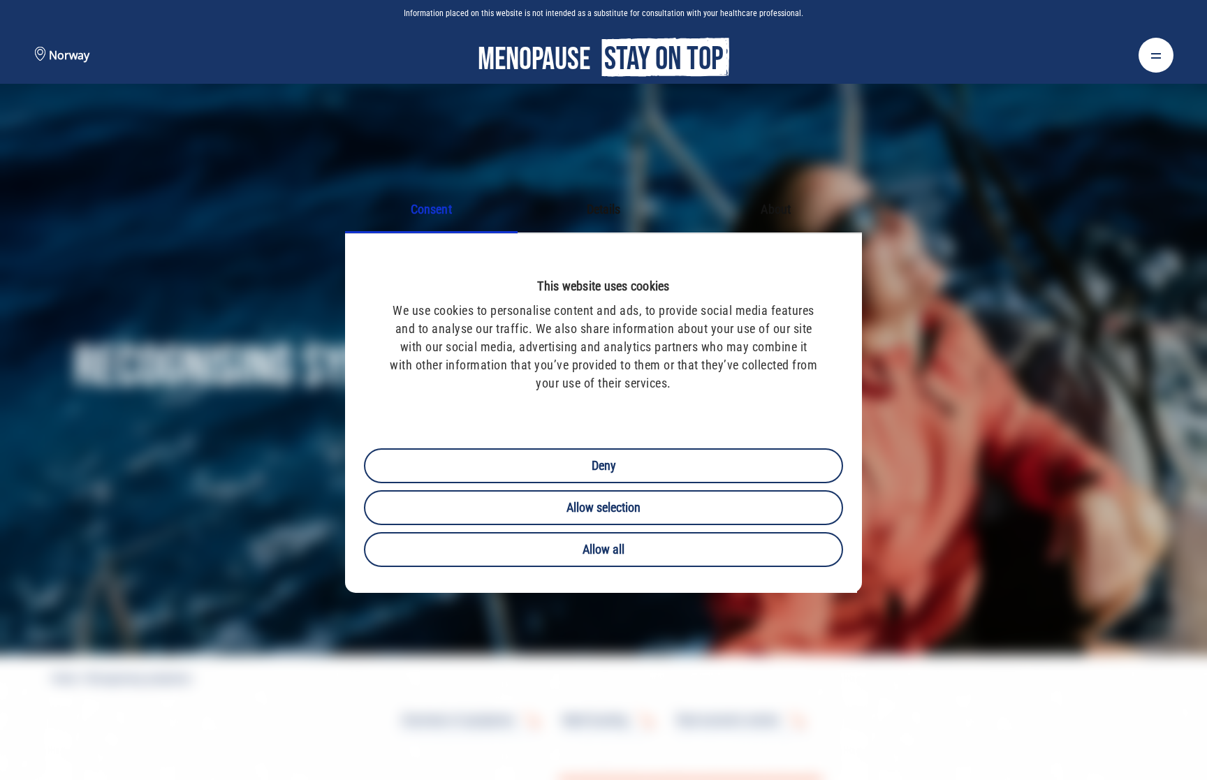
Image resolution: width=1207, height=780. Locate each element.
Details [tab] (604, 209)
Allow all (603, 549)
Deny (604, 465)
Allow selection (603, 507)
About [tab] (776, 209)
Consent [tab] (431, 209)
